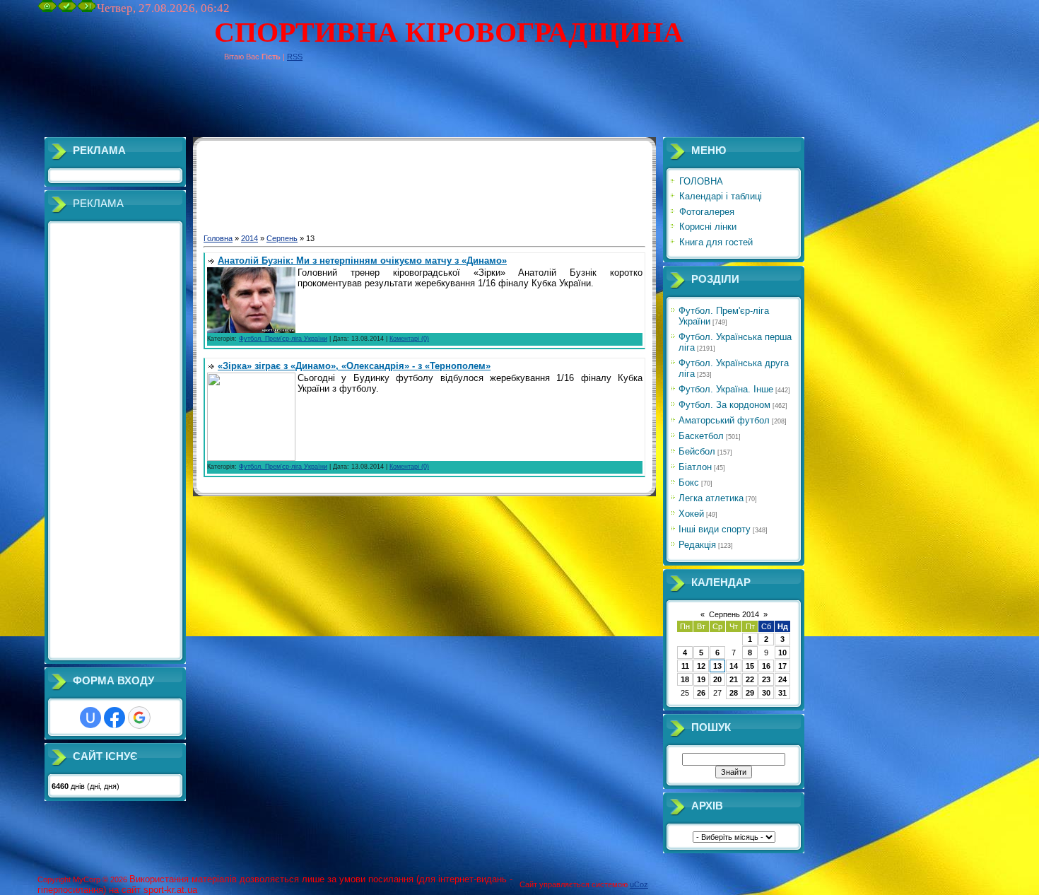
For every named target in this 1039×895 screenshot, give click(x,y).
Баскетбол (701, 436)
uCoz (639, 884)
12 (701, 666)
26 (701, 693)
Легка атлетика (711, 498)
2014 (249, 238)
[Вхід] (87, 9)
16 (766, 666)
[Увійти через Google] (139, 717)
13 (717, 666)
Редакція (697, 544)
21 (733, 679)
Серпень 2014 (734, 614)
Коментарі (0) (409, 338)
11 (685, 666)
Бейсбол (697, 451)
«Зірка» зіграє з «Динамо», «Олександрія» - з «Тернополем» (354, 366)
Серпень (282, 238)
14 (733, 666)
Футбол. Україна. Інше (726, 389)
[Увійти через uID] (90, 717)
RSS (295, 56)
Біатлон (695, 467)
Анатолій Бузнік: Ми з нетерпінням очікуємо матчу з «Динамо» (362, 260)
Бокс (689, 482)
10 (782, 652)
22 (750, 679)
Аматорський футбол (724, 420)
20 (717, 679)
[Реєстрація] (67, 9)
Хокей (691, 513)
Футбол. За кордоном (724, 404)
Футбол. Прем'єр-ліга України (283, 338)
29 (750, 693)
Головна (218, 238)
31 (782, 693)
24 (782, 679)
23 (766, 679)
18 (685, 679)
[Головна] (47, 9)
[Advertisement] (294, 105)
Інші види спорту (715, 529)
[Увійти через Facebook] (114, 717)
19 (701, 679)
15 (750, 666)
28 (733, 693)
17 (782, 666)
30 (766, 693)
